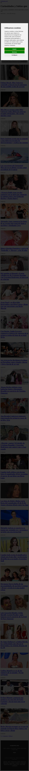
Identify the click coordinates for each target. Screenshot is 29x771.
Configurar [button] (14, 55)
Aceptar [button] (14, 49)
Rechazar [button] (14, 52)
